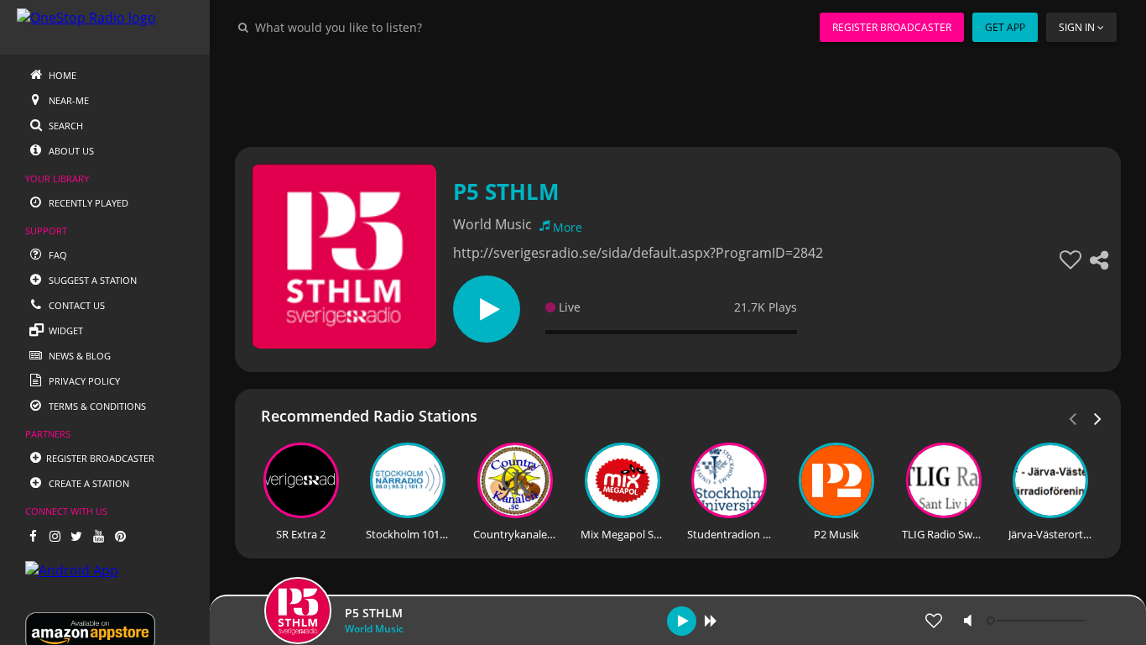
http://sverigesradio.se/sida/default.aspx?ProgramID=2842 (638, 253)
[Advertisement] (678, 92)
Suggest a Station (91, 280)
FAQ (56, 255)
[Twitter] (76, 535)
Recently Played (87, 203)
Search (64, 125)
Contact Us (75, 305)
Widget (64, 330)
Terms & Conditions (96, 406)
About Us (70, 150)
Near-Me (67, 100)
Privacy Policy (83, 381)
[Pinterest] (120, 535)
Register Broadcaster (891, 27)
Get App (1005, 27)
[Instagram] (54, 535)
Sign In (1077, 27)
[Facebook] (32, 535)
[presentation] (1098, 417)
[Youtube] (98, 535)
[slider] (1037, 620)
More (567, 227)
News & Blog (78, 355)
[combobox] (389, 26)
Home (61, 75)
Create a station (87, 483)
